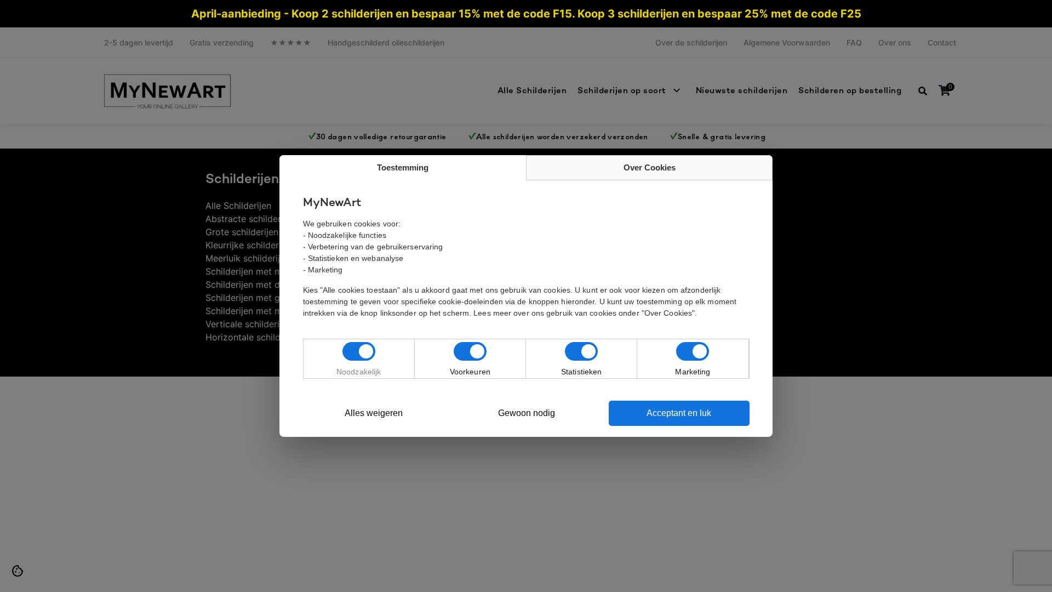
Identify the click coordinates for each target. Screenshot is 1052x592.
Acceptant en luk (679, 413)
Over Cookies (650, 167)
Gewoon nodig (526, 413)
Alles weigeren (374, 413)
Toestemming (402, 167)
